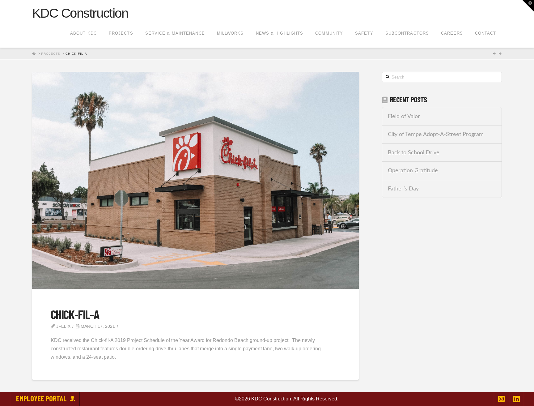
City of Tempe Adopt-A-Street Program (436, 134)
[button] (528, 6)
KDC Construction (80, 13)
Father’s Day (403, 188)
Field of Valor (404, 116)
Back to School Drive (413, 152)
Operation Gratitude (413, 170)
